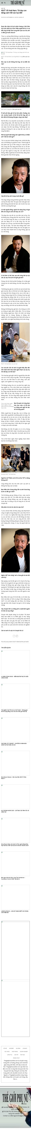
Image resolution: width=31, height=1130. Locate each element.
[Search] (4, 2)
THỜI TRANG (15, 1051)
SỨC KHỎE (7, 1051)
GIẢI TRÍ (16, 1054)
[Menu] (2, 3)
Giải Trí (3, 8)
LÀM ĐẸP (25, 1048)
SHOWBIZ (11, 1048)
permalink (26, 641)
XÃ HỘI (5, 1048)
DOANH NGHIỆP (24, 1051)
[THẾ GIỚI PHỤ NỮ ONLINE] (18, 3)
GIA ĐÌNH (18, 1048)
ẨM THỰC (22, 1054)
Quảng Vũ (21, 17)
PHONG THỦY (16, 1058)
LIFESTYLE (9, 1054)
